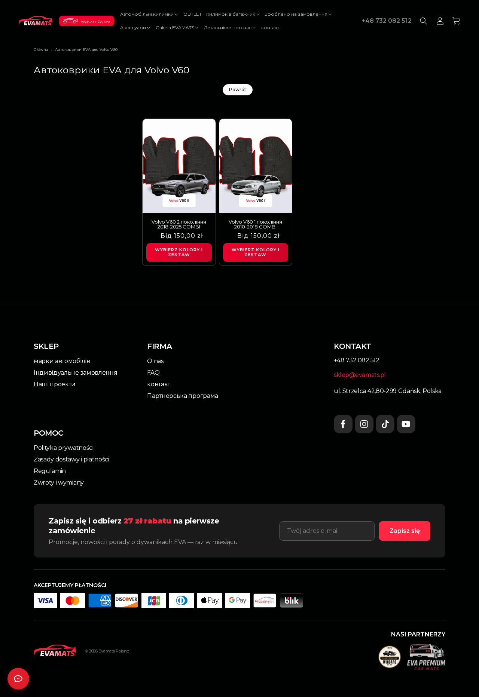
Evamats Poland (113, 651)
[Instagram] (364, 424)
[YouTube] (406, 424)
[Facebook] (343, 424)
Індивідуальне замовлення (75, 372)
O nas (155, 361)
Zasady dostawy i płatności (71, 459)
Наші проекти (55, 384)
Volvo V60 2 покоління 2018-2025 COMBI (179, 224)
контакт (158, 384)
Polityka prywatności (64, 447)
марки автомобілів (62, 361)
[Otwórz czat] (18, 679)
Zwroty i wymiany (59, 482)
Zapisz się (405, 530)
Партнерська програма (182, 395)
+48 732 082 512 (386, 20)
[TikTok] (385, 424)
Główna (41, 49)
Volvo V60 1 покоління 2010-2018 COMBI (255, 224)
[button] (149, 14)
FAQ (153, 372)
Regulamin (50, 471)
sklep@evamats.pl (360, 374)
